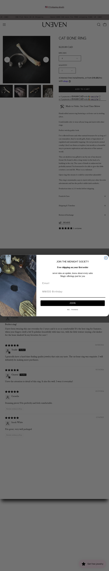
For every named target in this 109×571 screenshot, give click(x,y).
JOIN (73, 303)
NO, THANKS (72, 309)
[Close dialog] (106, 258)
